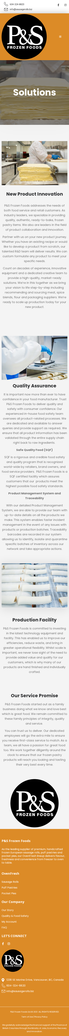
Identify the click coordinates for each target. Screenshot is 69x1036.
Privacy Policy (40, 1016)
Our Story (8, 910)
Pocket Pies (9, 893)
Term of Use (27, 1016)
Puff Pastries (9, 887)
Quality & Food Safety (15, 916)
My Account (9, 922)
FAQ (4, 927)
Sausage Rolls (10, 882)
